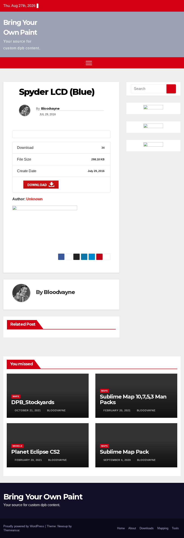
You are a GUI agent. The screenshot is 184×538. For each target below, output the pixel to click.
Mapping (162, 528)
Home (121, 528)
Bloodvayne (50, 109)
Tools (175, 528)
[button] (169, 63)
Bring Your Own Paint (42, 496)
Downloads (147, 528)
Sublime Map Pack (124, 452)
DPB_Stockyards (32, 402)
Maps (16, 396)
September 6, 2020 (117, 460)
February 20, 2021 (117, 410)
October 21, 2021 (28, 410)
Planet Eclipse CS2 (35, 452)
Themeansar (11, 530)
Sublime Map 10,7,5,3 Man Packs (133, 399)
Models (17, 446)
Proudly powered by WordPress (24, 526)
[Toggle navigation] (89, 63)
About (132, 528)
